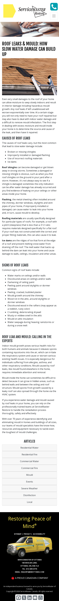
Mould (29, 474)
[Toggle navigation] (54, 16)
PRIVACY (27, 534)
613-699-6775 (31, 569)
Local (29, 502)
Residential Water (29, 447)
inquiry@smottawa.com (32, 572)
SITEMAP (17, 534)
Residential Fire (29, 454)
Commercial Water (29, 461)
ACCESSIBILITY (39, 534)
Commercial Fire (29, 468)
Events (29, 481)
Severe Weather (29, 488)
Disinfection (29, 495)
